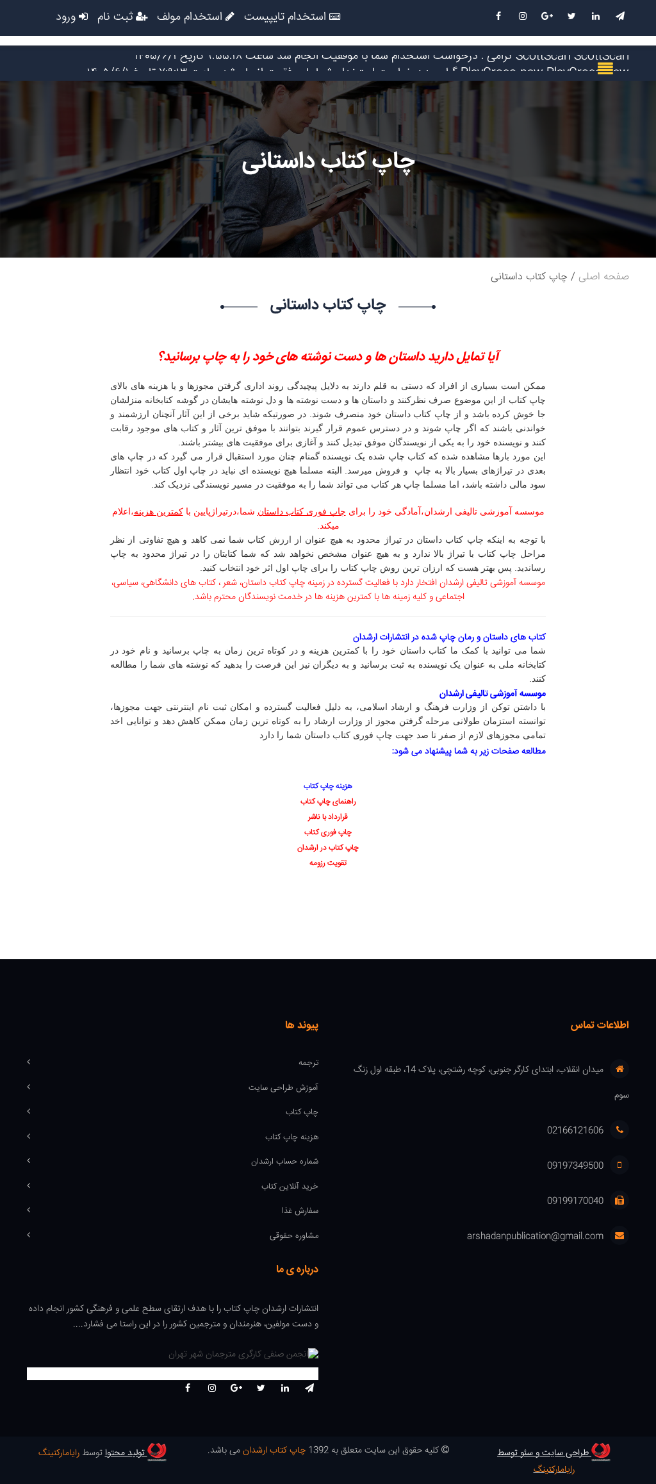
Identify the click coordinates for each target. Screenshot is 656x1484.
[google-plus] (547, 17)
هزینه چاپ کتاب (291, 1138)
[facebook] (498, 17)
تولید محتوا (126, 1453)
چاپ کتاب (302, 1113)
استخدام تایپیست (286, 18)
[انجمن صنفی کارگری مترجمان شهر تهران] (172, 1356)
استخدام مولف (191, 18)
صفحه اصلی (603, 277)
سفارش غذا (300, 1211)
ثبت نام (116, 18)
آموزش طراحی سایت (283, 1088)
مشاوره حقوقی (294, 1236)
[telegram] (620, 17)
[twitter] (571, 17)
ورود (67, 18)
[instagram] (523, 17)
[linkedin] (596, 17)
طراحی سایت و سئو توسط (544, 1462)
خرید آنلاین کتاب (289, 1187)
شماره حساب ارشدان (284, 1162)
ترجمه (308, 1063)
